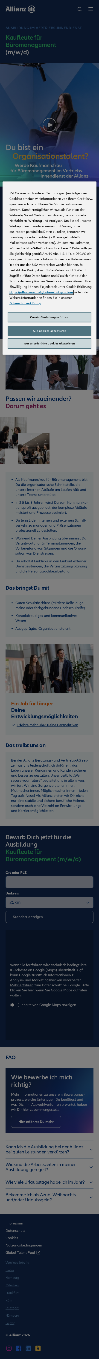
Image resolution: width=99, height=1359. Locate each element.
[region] (50, 268)
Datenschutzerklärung (25, 303)
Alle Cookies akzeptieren (49, 331)
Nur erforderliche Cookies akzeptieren (49, 343)
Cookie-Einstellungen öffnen (49, 317)
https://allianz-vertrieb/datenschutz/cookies (41, 292)
